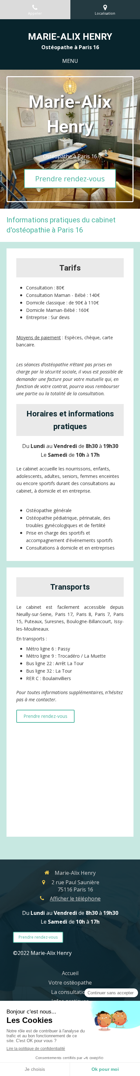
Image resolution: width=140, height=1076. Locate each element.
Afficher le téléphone (75, 898)
